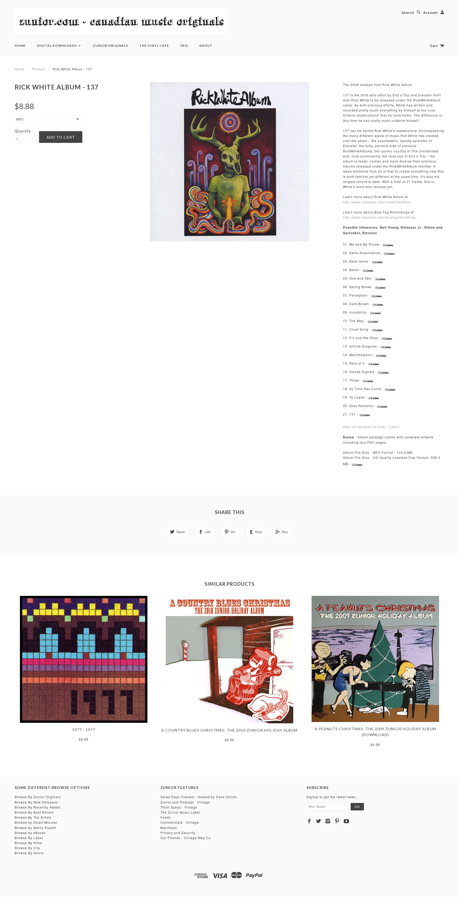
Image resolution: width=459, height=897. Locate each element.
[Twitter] (318, 821)
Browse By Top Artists (33, 817)
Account (430, 12)
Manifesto (168, 827)
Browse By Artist (28, 842)
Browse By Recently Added (37, 807)
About (205, 46)
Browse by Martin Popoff (35, 827)
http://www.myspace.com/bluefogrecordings (379, 217)
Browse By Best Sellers (34, 812)
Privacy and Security (177, 832)
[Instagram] (328, 821)
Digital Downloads (57, 46)
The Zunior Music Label (180, 812)
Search (408, 12)
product (38, 69)
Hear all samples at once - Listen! (371, 426)
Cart (434, 45)
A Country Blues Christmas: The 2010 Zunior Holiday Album (229, 730)
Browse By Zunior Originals (38, 797)
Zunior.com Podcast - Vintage (185, 802)
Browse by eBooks (30, 832)
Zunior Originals (110, 46)
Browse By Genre (29, 853)
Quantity (23, 131)
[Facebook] (309, 821)
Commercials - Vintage (179, 822)
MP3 (20, 119)
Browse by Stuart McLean (36, 822)
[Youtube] (346, 821)
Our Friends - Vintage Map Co (185, 837)
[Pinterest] (337, 821)
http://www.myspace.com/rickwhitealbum (377, 202)
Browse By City (27, 847)
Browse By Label (29, 837)
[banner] (121, 21)
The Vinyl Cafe (154, 46)
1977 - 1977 (83, 729)
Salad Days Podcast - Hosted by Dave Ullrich (198, 797)
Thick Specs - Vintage (178, 807)
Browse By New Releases (36, 802)
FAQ (184, 46)
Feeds (165, 817)
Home (20, 46)
